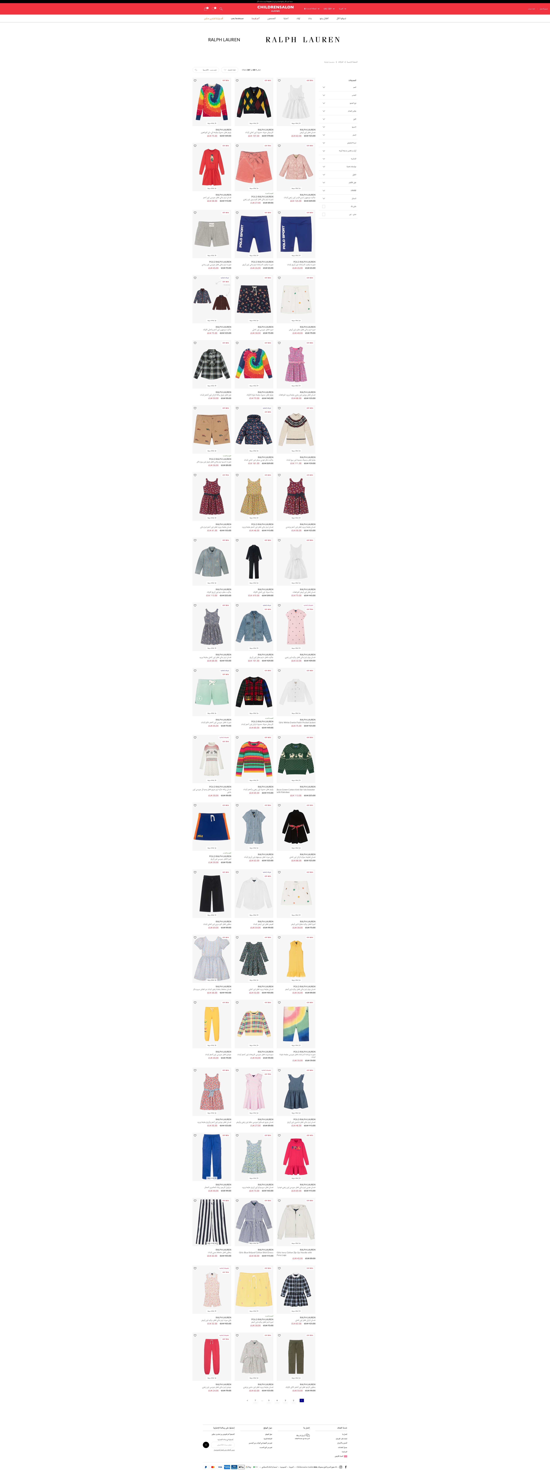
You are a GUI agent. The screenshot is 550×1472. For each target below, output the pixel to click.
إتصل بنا (344, 1434)
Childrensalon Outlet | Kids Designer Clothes (275, 8)
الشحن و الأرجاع (342, 1443)
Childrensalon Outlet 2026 (306, 1467)
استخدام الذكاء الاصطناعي (269, 1467)
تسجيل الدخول (544, 9)
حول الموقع (268, 1434)
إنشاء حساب (531, 9)
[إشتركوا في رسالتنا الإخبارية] (206, 1445)
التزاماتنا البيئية (268, 1439)
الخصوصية (283, 1467)
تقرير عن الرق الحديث (266, 1447)
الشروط (291, 1467)
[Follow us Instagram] (340, 1468)
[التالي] (247, 1400)
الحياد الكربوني (341, 1456)
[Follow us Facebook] (345, 1468)
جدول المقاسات (342, 1447)
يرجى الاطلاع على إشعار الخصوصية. (224, 1450)
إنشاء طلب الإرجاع (341, 1439)
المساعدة (344, 1452)
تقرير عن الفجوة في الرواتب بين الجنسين (260, 1443)
